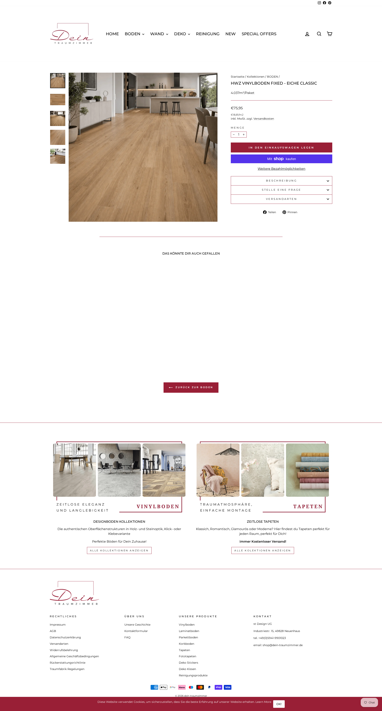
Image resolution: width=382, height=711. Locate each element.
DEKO (180, 33)
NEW (230, 33)
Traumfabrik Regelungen (67, 669)
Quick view (83, 328)
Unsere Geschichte (137, 624)
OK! (279, 704)
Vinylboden (187, 624)
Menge (238, 127)
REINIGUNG (207, 33)
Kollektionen (255, 76)
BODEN (133, 33)
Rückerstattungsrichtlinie (67, 662)
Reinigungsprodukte (193, 675)
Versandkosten (263, 118)
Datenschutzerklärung (65, 637)
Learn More (263, 702)
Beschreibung (281, 180)
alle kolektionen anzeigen (262, 550)
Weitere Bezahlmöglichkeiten (281, 169)
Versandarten (281, 198)
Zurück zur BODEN (193, 387)
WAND (157, 33)
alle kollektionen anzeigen (119, 550)
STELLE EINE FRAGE (281, 189)
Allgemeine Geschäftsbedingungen (74, 656)
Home (112, 33)
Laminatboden (189, 631)
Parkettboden (188, 637)
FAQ (127, 637)
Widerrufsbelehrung (64, 650)
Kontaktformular (136, 631)
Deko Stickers (188, 662)
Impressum (58, 624)
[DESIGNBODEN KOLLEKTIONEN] (119, 477)
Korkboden (186, 643)
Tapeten (184, 650)
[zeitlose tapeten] (262, 477)
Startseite (237, 76)
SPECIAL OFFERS (259, 33)
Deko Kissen (187, 669)
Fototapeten (187, 656)
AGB (53, 631)
